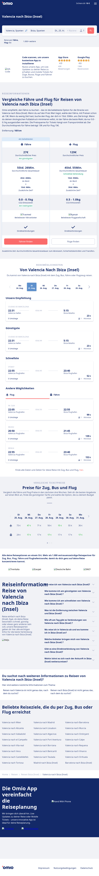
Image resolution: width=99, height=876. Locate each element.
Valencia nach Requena (76, 745)
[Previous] (10, 516)
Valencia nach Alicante (13, 728)
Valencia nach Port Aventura (47, 739)
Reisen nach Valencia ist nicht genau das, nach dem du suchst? (25, 692)
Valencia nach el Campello (14, 739)
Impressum (44, 868)
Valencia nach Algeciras (45, 734)
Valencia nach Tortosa (12, 762)
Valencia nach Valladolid (14, 734)
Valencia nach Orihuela (76, 757)
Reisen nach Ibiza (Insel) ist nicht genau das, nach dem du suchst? (72, 692)
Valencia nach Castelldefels (15, 757)
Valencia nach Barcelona (77, 722)
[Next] (89, 287)
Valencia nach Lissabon (45, 728)
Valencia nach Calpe (75, 739)
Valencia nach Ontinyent (77, 734)
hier (81, 470)
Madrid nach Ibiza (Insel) (46, 762)
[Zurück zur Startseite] (7, 3)
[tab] (28, 394)
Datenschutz (86, 868)
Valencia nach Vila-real (13, 745)
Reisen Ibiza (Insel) (30, 774)
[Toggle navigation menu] (95, 3)
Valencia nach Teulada (44, 757)
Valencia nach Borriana (45, 745)
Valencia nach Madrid (44, 722)
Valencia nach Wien (11, 722)
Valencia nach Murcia (75, 728)
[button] (60, 31)
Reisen (14, 774)
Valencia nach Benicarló (45, 751)
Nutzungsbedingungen (65, 868)
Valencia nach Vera (11, 751)
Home (5, 774)
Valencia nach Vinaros (76, 751)
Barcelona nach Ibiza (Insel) (78, 762)
